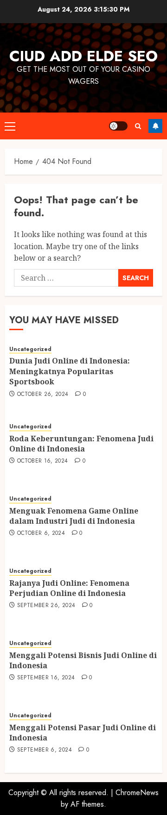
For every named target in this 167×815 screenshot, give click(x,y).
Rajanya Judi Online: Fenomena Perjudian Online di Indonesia (69, 588)
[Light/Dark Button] (118, 126)
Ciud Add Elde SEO (83, 56)
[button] (10, 126)
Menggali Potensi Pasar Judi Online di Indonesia (82, 732)
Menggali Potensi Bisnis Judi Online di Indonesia (83, 660)
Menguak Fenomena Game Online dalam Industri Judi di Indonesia (73, 516)
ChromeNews (137, 792)
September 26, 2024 (46, 605)
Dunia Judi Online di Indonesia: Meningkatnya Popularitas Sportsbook (69, 371)
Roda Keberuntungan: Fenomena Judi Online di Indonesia (81, 443)
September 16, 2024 (46, 678)
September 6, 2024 (44, 750)
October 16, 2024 (42, 461)
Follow (155, 126)
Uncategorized (30, 349)
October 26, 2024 (43, 394)
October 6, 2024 (41, 533)
